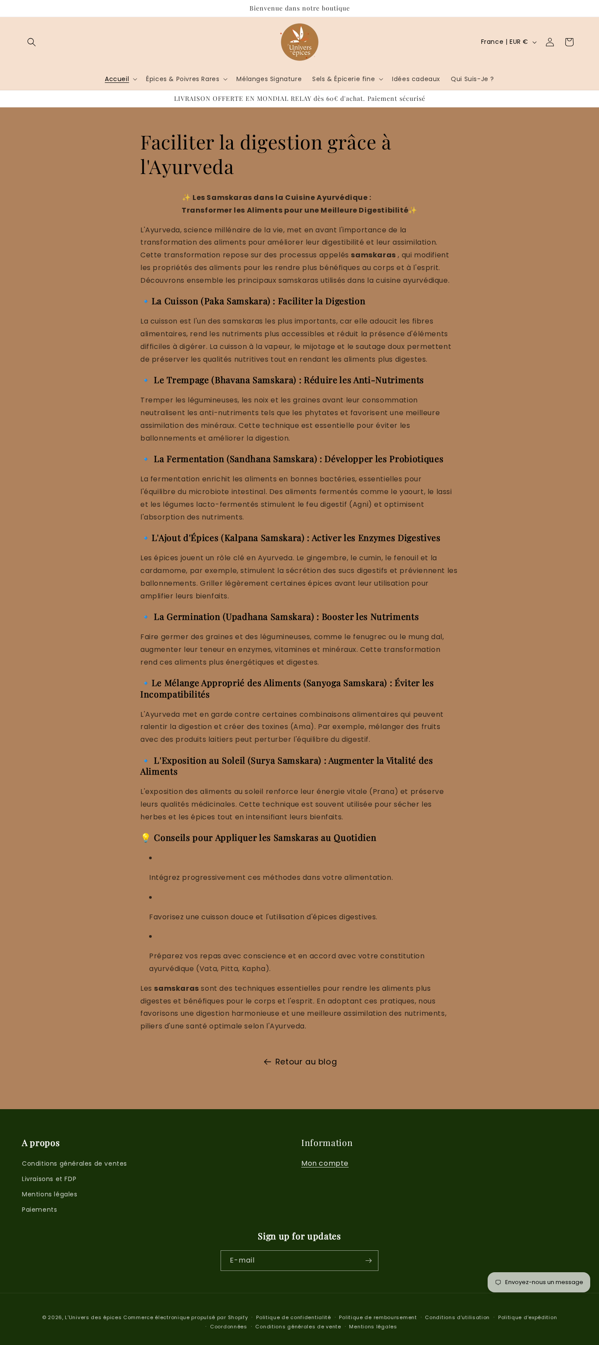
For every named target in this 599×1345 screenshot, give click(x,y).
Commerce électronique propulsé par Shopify (185, 1317)
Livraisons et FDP (49, 1178)
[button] (31, 42)
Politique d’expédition (527, 1317)
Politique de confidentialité (293, 1317)
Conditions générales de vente (298, 1326)
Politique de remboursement (378, 1317)
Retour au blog (306, 1061)
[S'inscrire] (368, 1260)
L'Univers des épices (93, 1317)
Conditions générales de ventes (74, 1163)
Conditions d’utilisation (457, 1317)
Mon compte (325, 1163)
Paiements (39, 1209)
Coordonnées (228, 1326)
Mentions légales (50, 1194)
